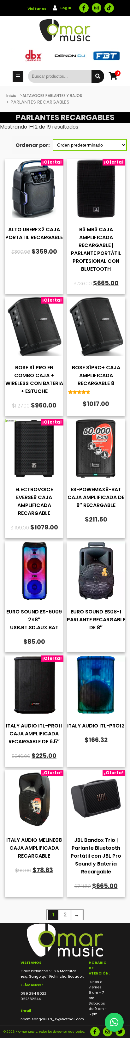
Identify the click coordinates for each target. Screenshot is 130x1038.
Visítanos (36, 8)
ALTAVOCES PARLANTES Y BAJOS (52, 95)
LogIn (65, 7)
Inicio (11, 95)
